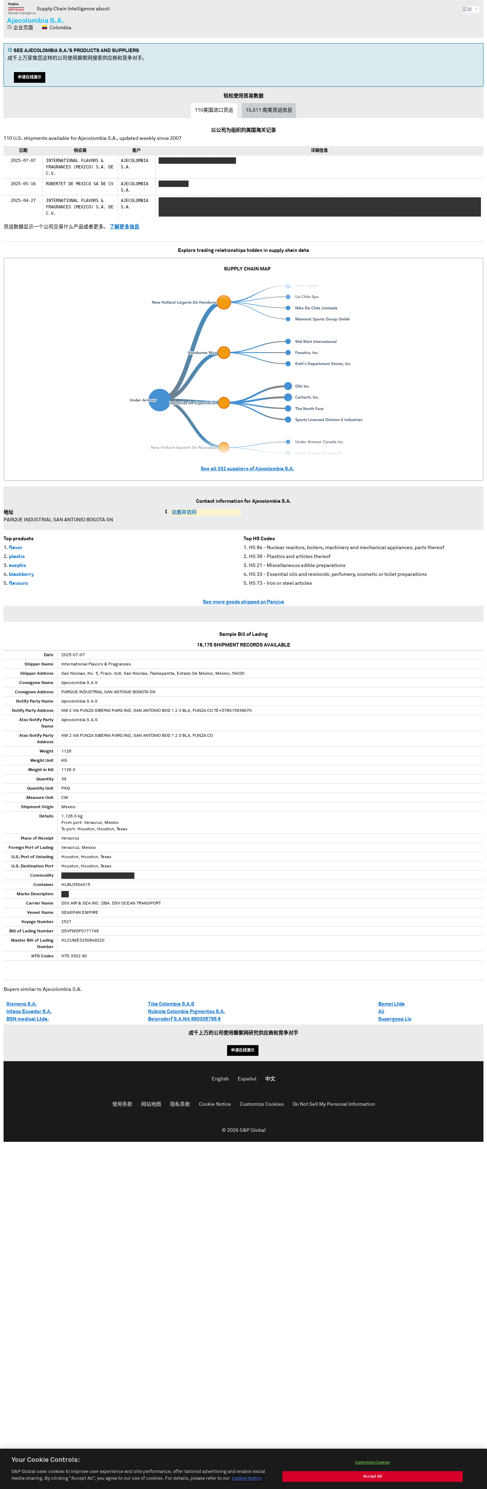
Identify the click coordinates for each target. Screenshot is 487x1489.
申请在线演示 (29, 77)
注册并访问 (183, 512)
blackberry (21, 574)
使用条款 (122, 1104)
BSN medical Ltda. (27, 1019)
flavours (18, 583)
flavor (15, 547)
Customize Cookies (262, 1104)
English (220, 1079)
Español (247, 1079)
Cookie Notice (215, 1104)
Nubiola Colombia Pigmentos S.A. (186, 1011)
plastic (17, 556)
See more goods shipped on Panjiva (243, 601)
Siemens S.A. (21, 1004)
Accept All (372, 1476)
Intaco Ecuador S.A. (29, 1011)
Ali (381, 1011)
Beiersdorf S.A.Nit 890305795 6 (184, 1019)
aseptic (17, 565)
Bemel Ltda (391, 1004)
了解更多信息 (124, 226)
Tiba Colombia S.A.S (171, 1004)
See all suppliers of (247, 468)
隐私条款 (180, 1104)
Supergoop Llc (394, 1019)
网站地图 (151, 1104)
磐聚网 (22, 8)
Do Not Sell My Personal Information (334, 1104)
